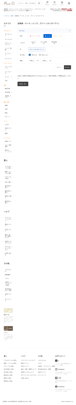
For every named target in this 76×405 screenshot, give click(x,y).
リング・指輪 (8, 49)
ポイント (7, 116)
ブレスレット (8, 34)
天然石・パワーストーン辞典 (8, 283)
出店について (8, 294)
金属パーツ (8, 141)
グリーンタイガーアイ (35, 49)
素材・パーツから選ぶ (8, 172)
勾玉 (6, 80)
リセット (58, 67)
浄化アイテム (8, 128)
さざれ (7, 124)
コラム (7, 278)
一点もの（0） (33, 42)
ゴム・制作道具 (8, 145)
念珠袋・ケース (8, 96)
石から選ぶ (8, 182)
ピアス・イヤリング (8, 43)
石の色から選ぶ (8, 186)
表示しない (45, 55)
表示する (34, 55)
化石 (6, 109)
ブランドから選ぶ (8, 177)
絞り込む (22, 30)
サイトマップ (8, 299)
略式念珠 (7, 88)
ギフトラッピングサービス (8, 248)
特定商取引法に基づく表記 (24, 401)
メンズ (48, 36)
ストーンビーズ (8, 67)
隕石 (6, 113)
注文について (8, 230)
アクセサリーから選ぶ (8, 167)
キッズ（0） (59, 36)
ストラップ (8, 58)
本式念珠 (7, 92)
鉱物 (6, 105)
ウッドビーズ (8, 72)
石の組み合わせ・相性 (8, 289)
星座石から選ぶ (8, 202)
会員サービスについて (8, 242)
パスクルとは (8, 270)
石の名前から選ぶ (9, 369)
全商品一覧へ (23, 84)
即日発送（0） (54, 42)
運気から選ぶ (8, 196)
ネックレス (8, 39)
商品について (8, 225)
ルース (7, 77)
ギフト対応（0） (44, 42)
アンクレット (8, 54)
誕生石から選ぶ (8, 191)
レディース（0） (36, 36)
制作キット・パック (8, 150)
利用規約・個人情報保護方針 (10, 401)
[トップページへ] (9, 4)
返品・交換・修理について (8, 236)
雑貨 (6, 133)
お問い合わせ (8, 254)
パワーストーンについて (8, 219)
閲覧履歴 (7, 274)
